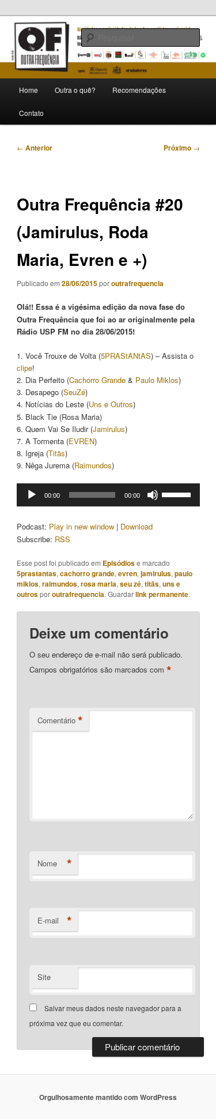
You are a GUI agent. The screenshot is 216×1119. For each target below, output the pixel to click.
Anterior (34, 147)
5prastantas (36, 573)
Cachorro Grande (97, 379)
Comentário (60, 720)
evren (127, 573)
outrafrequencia (137, 283)
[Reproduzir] (31, 495)
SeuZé (74, 391)
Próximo (182, 147)
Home (28, 90)
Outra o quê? (75, 90)
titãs (152, 584)
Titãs (56, 453)
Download (136, 526)
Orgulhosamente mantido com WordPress (108, 1097)
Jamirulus (109, 428)
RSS (62, 539)
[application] (108, 494)
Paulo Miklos (157, 379)
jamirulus (156, 573)
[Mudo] (152, 495)
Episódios (119, 563)
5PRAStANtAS (126, 355)
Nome (54, 863)
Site (44, 976)
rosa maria (98, 584)
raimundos (59, 584)
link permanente (161, 594)
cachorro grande (87, 573)
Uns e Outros (111, 404)
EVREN (81, 440)
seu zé (130, 584)
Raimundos (93, 465)
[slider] (178, 493)
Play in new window (81, 526)
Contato (31, 113)
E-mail (54, 920)
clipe (24, 367)
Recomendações (139, 90)
